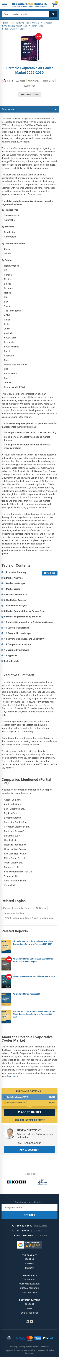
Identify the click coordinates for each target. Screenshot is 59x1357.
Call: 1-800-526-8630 (29, 1143)
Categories (30, 1279)
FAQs (29, 1308)
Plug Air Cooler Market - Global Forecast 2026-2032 (35, 976)
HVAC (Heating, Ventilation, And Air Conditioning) (28, 918)
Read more (12, 1076)
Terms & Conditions (40, 1346)
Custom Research (29, 1288)
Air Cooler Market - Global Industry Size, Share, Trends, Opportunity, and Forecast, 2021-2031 (33, 942)
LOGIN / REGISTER (29, 1313)
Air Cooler (41, 908)
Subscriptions (29, 1293)
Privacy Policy (25, 1346)
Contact (29, 1304)
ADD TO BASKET (29, 1112)
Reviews (29, 1268)
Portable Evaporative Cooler (17, 908)
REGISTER (29, 1215)
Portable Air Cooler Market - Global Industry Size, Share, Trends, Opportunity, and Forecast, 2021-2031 (34, 1014)
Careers (29, 1263)
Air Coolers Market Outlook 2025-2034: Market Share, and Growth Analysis (33, 960)
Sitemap (13, 1346)
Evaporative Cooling (13, 913)
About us (29, 1259)
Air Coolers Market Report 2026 (26, 994)
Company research (29, 1284)
